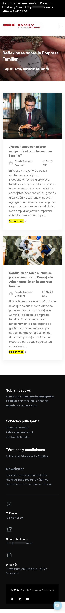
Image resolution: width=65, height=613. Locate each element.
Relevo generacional (19, 432)
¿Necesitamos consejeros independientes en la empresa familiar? (30, 151)
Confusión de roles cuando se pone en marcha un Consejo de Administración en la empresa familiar (31, 279)
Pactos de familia (17, 437)
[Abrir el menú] (60, 26)
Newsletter (15, 469)
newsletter (40, 475)
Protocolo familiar (17, 427)
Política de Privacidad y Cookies (27, 456)
